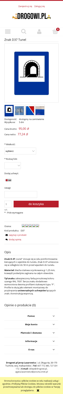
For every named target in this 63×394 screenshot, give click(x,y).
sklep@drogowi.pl (38, 368)
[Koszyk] (55, 31)
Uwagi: (7, 187)
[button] (8, 32)
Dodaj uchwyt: (11, 173)
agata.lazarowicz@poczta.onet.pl (31, 371)
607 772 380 (43, 365)
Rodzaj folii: (10, 158)
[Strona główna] (31, 16)
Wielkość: (9, 144)
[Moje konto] (39, 32)
